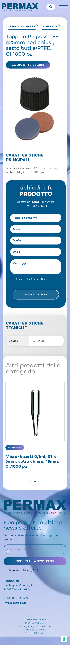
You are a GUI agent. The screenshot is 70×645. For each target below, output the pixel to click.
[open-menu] (63, 6)
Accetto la (32, 279)
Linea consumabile (22, 26)
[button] (31, 481)
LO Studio (39, 633)
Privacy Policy (40, 279)
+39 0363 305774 (36, 206)
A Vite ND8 (50, 26)
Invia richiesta (35, 294)
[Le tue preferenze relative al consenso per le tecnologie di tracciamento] (64, 639)
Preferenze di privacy (35, 629)
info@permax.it (15, 603)
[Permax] (20, 7)
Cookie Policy (44, 626)
